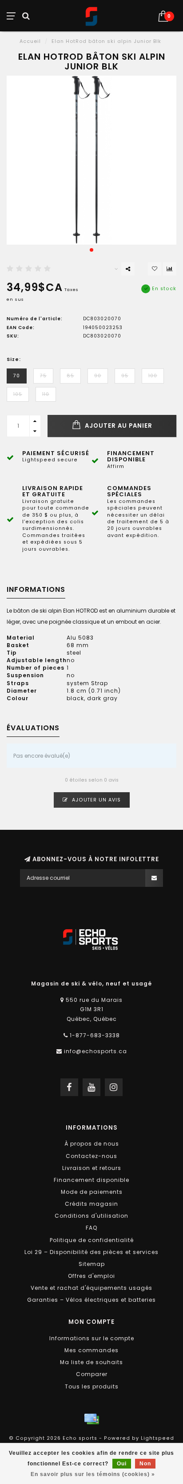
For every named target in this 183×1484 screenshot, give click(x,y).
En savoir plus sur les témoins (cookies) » (93, 1474)
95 (124, 375)
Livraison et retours (91, 1168)
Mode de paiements (92, 1192)
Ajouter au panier (117, 426)
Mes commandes (91, 1350)
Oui (122, 1464)
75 (43, 375)
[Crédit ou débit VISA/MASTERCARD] (91, 1419)
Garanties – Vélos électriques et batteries (91, 1300)
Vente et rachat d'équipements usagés (91, 1288)
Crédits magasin (91, 1204)
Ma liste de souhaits (91, 1362)
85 (70, 375)
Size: (14, 359)
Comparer (91, 1374)
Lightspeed (157, 1438)
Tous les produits (92, 1386)
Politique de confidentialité (92, 1240)
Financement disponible (91, 1180)
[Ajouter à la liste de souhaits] (154, 269)
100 (152, 375)
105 (17, 394)
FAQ (91, 1227)
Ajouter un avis (95, 800)
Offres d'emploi (91, 1276)
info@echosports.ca (95, 1051)
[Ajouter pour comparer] (169, 269)
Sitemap (92, 1264)
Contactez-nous (91, 1156)
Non (145, 1464)
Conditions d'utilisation (91, 1215)
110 (45, 394)
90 (97, 375)
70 (16, 375)
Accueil (30, 41)
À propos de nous (91, 1143)
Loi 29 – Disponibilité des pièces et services (91, 1252)
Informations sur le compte (91, 1338)
